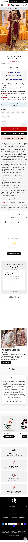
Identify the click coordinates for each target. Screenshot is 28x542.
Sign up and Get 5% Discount (14, 517)
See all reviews (14, 291)
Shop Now (6, 362)
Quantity (3, 121)
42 (18, 112)
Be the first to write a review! (14, 253)
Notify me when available (14, 133)
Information (13, 506)
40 (13, 112)
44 (23, 112)
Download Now (9, 436)
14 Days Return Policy (14, 214)
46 (3, 117)
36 (3, 112)
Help (13, 510)
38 (8, 112)
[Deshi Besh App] (9, 424)
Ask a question (14, 217)
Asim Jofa (14, 54)
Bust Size (3, 109)
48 (8, 117)
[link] (14, 288)
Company (13, 514)
